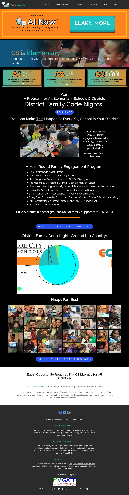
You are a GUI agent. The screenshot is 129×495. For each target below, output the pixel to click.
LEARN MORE (92, 23)
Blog (105, 4)
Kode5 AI (94, 4)
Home (47, 4)
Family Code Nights (62, 4)
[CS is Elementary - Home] (14, 5)
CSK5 (80, 4)
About (116, 4)
